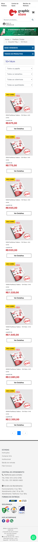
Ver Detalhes (19, 129)
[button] (3, 31)
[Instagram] (7, 520)
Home (7, 39)
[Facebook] (3, 520)
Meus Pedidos (4, 4)
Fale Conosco (7, 466)
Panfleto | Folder (18, 39)
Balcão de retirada (8, 463)
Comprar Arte (7, 456)
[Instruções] (11, 520)
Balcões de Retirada (26, 4)
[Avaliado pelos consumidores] (22, 510)
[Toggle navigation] (4, 12)
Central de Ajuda (14, 4)
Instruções (6, 453)
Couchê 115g (13, 42)
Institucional (6, 459)
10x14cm (24, 42)
